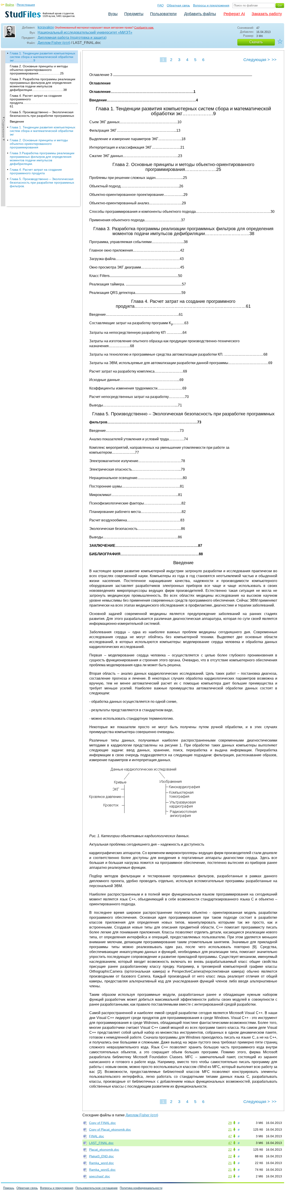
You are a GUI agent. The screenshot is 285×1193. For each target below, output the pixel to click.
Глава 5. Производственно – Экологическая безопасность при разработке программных (42, 113)
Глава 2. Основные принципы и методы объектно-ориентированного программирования (39, 143)
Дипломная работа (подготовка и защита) (72, 37)
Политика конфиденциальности (141, 1188)
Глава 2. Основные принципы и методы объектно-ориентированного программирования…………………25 (39, 69)
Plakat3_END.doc (101, 1156)
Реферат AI (234, 14)
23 (230, 1176)
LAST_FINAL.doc (101, 1143)
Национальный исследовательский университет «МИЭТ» (85, 32)
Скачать (256, 42)
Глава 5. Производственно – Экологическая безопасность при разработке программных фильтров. (42, 182)
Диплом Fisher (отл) (54, 43)
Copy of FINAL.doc (102, 1123)
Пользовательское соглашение (96, 1188)
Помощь (8, 1188)
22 (230, 1149)
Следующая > (256, 59)
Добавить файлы (200, 14)
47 (230, 1136)
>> (274, 59)
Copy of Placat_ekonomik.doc (110, 1129)
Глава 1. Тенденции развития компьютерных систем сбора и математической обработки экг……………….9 (42, 56)
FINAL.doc (96, 1136)
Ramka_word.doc (101, 1163)
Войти (9, 4)
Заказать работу (267, 14)
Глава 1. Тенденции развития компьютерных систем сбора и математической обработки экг (42, 130)
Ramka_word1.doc (102, 1169)
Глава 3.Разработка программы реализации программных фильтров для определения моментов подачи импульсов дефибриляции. (42, 158)
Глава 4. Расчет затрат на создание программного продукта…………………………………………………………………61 (44, 101)
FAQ (160, 5)
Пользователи (163, 14)
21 (230, 1129)
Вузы (113, 14)
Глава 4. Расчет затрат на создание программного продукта (36, 171)
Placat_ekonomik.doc (104, 1149)
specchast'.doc (99, 1176)
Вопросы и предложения (211, 5)
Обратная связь (178, 5)
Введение (17, 121)
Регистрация (26, 4)
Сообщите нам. (144, 27)
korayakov (46, 27)
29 (230, 1123)
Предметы (133, 14)
